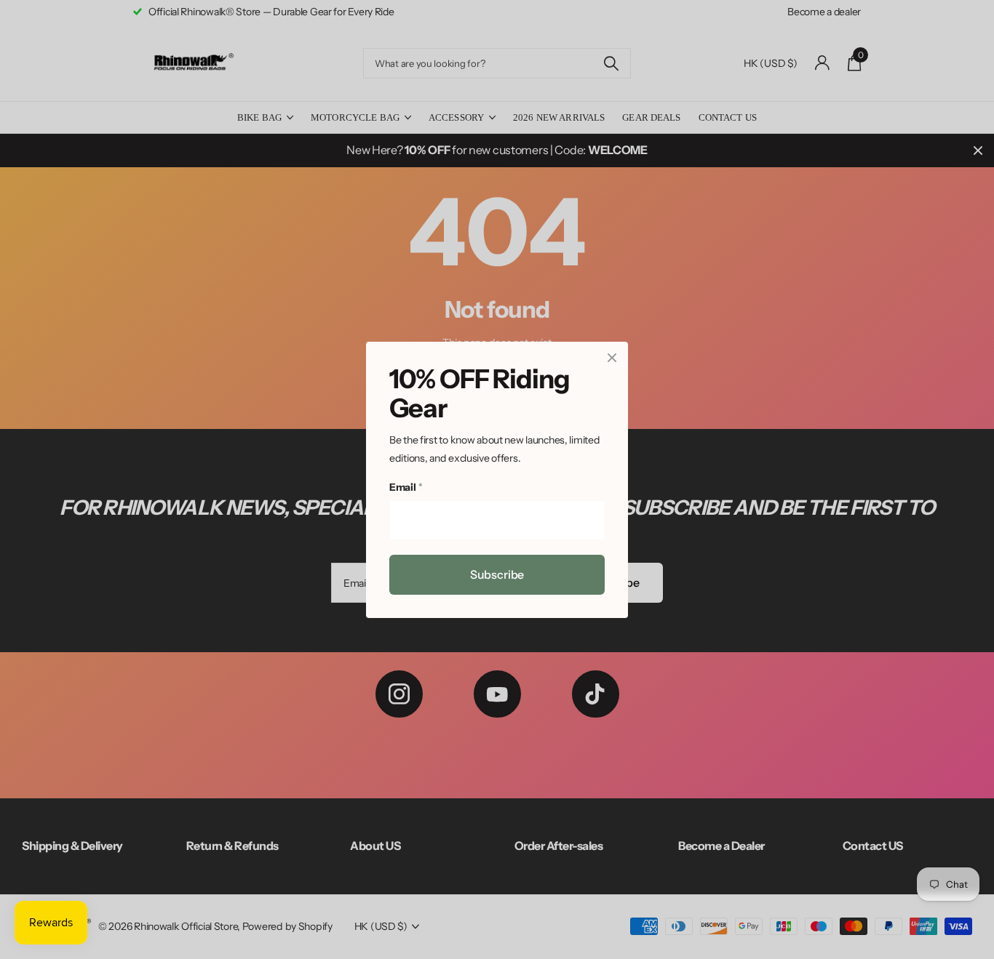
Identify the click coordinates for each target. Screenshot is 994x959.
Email (405, 487)
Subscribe (497, 573)
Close (612, 358)
